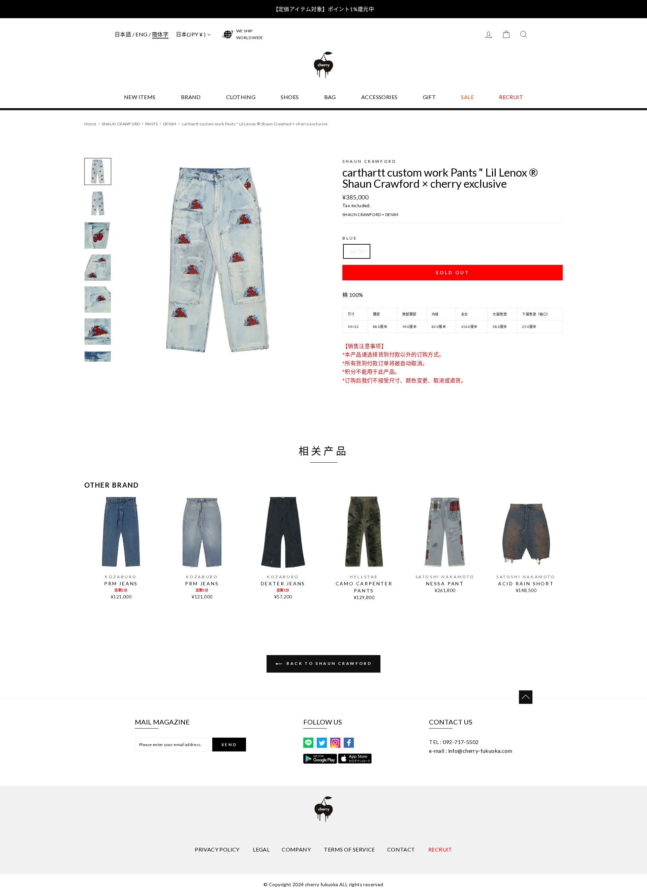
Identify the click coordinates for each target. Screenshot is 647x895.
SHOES (290, 97)
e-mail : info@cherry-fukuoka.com (470, 750)
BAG (330, 97)
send (229, 744)
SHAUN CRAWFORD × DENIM (370, 214)
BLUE (349, 238)
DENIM (170, 123)
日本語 (123, 34)
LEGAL (261, 849)
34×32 (357, 251)
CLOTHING (240, 97)
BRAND (191, 97)
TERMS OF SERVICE (349, 849)
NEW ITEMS (140, 97)
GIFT (429, 97)
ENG (141, 34)
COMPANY (296, 849)
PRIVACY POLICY (217, 849)
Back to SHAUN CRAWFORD (328, 663)
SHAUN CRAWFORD (121, 123)
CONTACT (401, 849)
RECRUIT (511, 97)
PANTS (152, 123)
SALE (467, 97)
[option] (218, 260)
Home (90, 123)
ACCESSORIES (379, 97)
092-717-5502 (461, 742)
